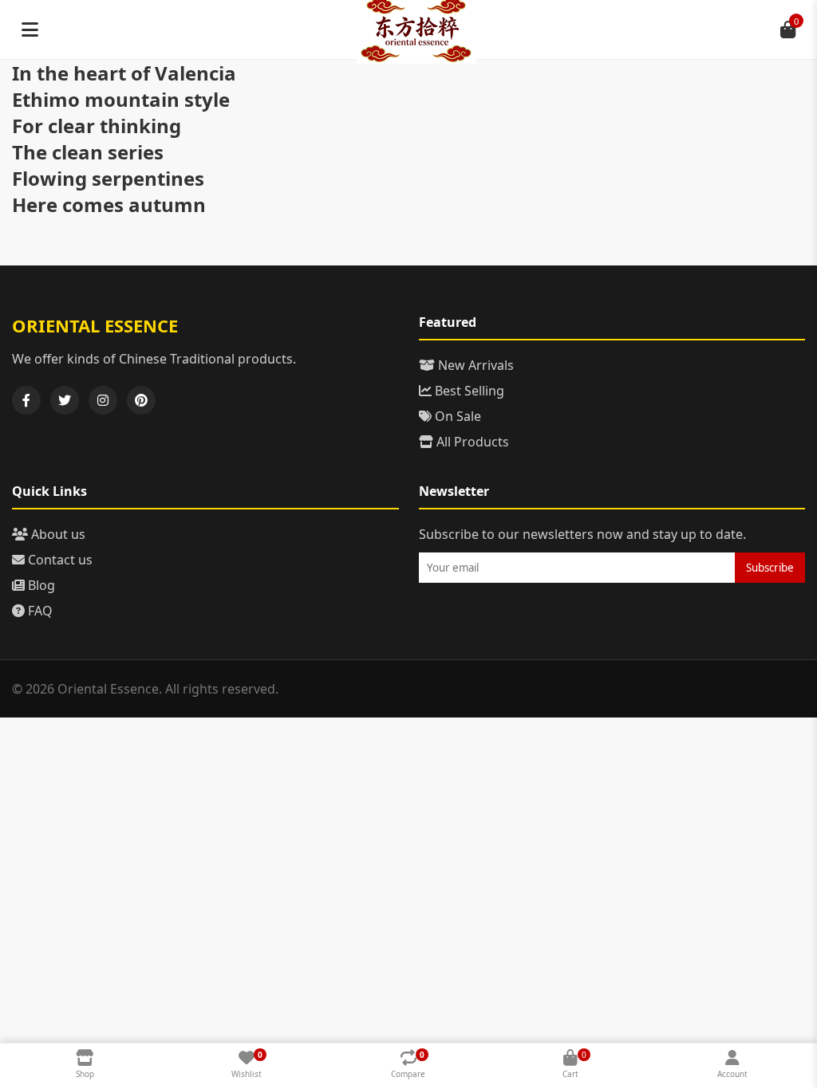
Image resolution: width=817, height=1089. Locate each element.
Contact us (59, 559)
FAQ (39, 610)
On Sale (456, 416)
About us (56, 534)
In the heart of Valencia (124, 73)
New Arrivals (474, 365)
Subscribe (770, 567)
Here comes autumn (109, 204)
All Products (471, 441)
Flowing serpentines (108, 178)
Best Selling (468, 390)
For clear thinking (96, 125)
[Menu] (29, 29)
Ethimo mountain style (121, 99)
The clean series (88, 152)
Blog (40, 585)
